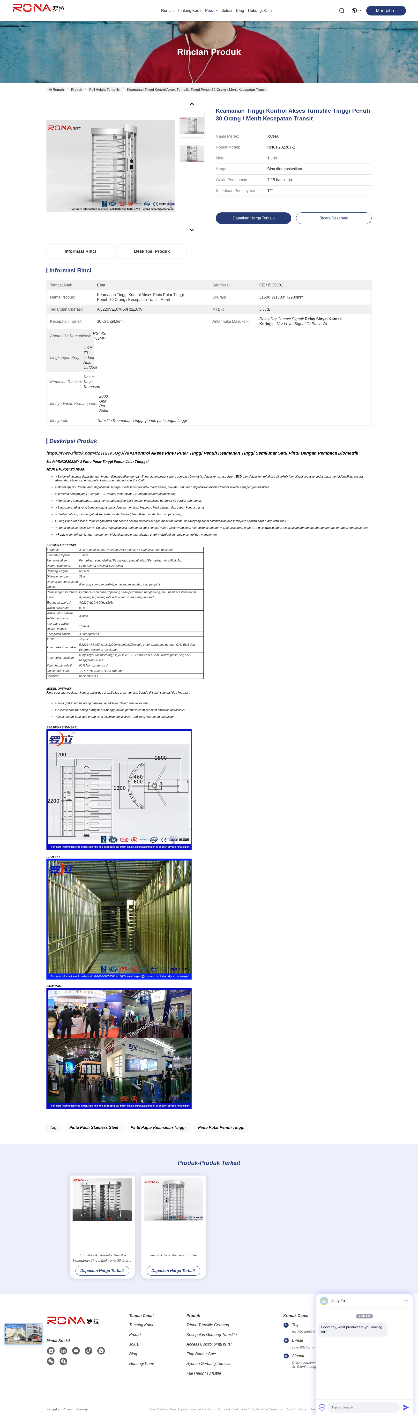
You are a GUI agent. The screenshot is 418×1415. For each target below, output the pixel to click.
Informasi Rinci (80, 251)
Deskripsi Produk (152, 251)
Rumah (167, 10)
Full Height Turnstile (104, 89)
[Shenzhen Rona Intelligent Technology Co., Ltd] (38, 10)
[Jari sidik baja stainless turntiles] (173, 1214)
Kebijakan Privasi (59, 1409)
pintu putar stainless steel (93, 1127)
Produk (211, 10)
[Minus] (406, 1301)
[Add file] (322, 1407)
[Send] (406, 1407)
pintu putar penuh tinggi (221, 1127)
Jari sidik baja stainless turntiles (173, 1255)
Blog (240, 10)
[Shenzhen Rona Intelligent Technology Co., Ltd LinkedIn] (63, 1351)
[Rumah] (73, 1327)
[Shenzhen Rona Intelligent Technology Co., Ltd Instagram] (50, 1351)
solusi (226, 10)
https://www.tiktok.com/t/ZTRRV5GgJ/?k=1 (90, 453)
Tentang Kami (189, 10)
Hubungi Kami (260, 10)
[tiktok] (88, 1351)
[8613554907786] (101, 1351)
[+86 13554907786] (63, 1361)
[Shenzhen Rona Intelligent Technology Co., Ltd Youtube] (76, 1351)
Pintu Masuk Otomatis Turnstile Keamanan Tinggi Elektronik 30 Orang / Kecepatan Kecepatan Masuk (102, 1258)
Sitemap (81, 1409)
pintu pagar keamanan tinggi (158, 1127)
